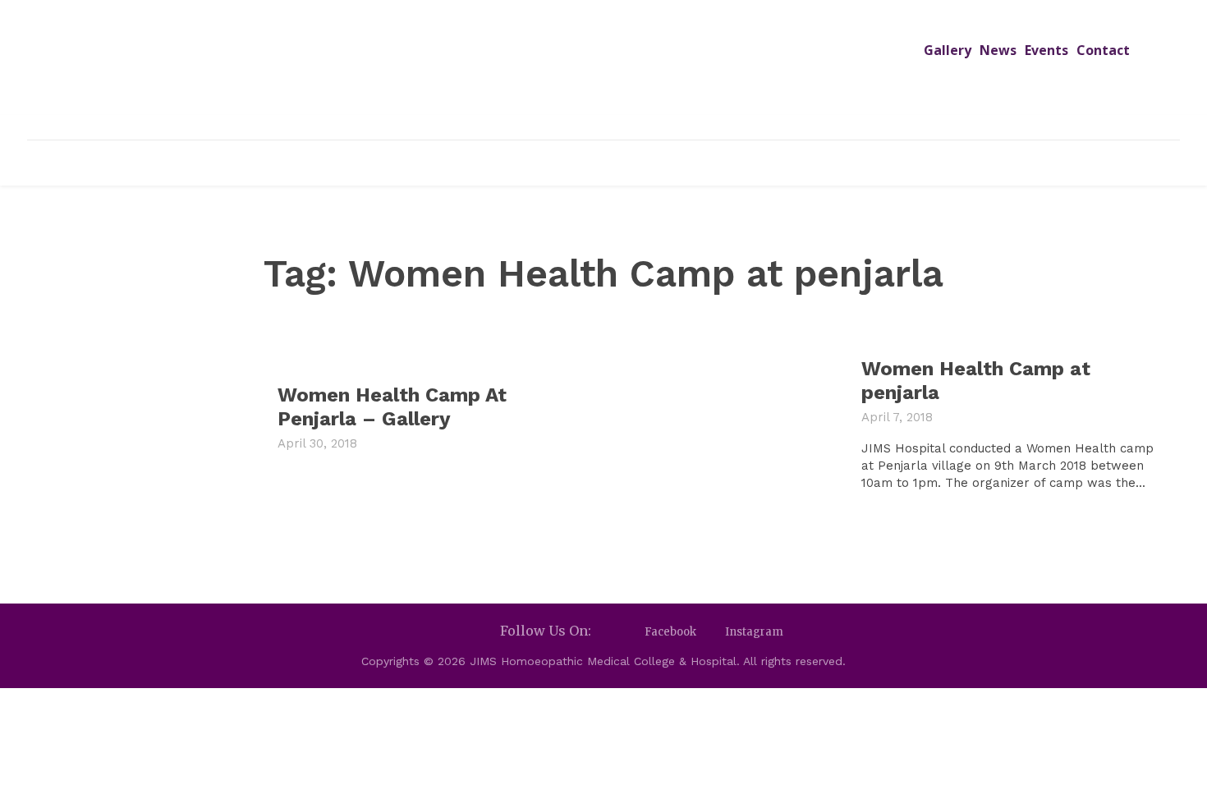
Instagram (754, 632)
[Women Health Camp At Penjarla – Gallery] (148, 424)
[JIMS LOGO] (603, 72)
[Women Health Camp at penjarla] (732, 424)
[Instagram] (710, 631)
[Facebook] (630, 631)
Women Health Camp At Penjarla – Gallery (392, 406)
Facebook (670, 632)
